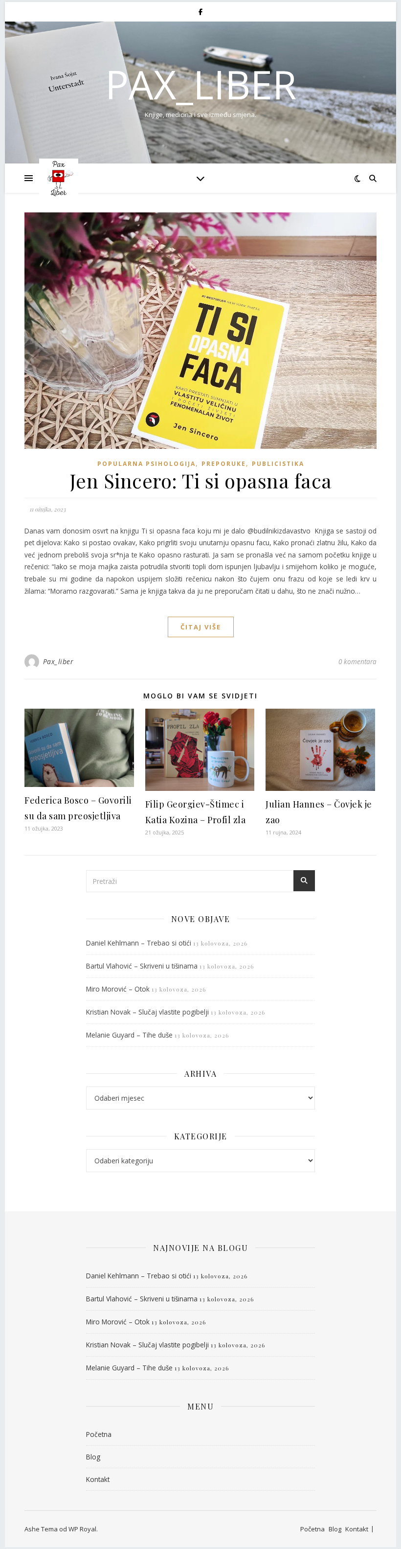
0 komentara (357, 661)
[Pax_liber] (58, 178)
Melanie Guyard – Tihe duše (129, 1035)
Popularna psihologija (146, 464)
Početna (98, 1434)
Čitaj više (200, 627)
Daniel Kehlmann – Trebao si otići (138, 943)
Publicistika (278, 464)
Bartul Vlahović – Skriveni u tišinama (142, 966)
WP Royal (82, 1529)
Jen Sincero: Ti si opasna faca (200, 480)
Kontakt (98, 1479)
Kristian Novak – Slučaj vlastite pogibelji (147, 1012)
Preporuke (223, 464)
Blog (93, 1456)
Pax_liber (200, 84)
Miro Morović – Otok (118, 989)
